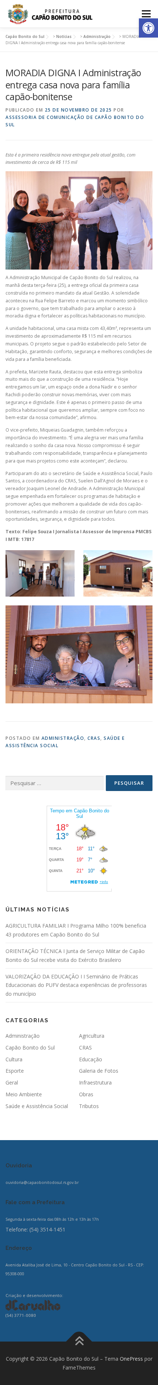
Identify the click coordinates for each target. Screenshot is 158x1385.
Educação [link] (90, 1059)
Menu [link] (146, 14)
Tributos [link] (89, 1106)
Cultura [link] (14, 1059)
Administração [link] (63, 738)
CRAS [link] (93, 738)
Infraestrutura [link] (95, 1082)
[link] (148, 28)
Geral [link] (12, 1082)
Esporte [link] (15, 1070)
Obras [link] (86, 1094)
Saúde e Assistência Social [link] (37, 1106)
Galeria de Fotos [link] (98, 1070)
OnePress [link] (131, 1358)
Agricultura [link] (91, 1035)
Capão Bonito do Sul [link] (30, 1047)
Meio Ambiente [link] (24, 1094)
